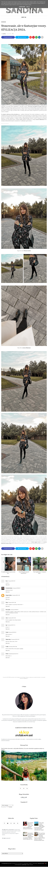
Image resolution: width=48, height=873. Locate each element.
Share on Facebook (8, 37)
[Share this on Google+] (30, 37)
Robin (7, 653)
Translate (10, 806)
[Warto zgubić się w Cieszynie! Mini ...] (40, 564)
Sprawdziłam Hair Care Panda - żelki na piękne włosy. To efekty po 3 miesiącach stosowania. (28, 825)
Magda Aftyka (9, 595)
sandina (4, 33)
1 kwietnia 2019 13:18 (16, 595)
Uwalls (7, 646)
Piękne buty (8, 639)
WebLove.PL (30, 865)
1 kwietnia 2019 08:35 (16, 588)
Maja (7, 602)
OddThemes (18, 865)
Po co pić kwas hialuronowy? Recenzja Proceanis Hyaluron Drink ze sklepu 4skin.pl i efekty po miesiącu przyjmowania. (39, 837)
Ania (7, 618)
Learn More (22, 6)
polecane (3, 21)
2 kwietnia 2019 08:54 (14, 609)
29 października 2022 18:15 (13, 653)
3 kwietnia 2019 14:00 (12, 617)
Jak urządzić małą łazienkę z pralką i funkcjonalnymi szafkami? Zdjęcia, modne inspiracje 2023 (28, 836)
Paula (7, 632)
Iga (6, 625)
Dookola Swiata (9, 588)
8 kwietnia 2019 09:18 (12, 632)
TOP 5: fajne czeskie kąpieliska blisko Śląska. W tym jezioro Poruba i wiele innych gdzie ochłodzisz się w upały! (39, 826)
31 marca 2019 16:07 (11, 580)
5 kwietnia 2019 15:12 (11, 625)
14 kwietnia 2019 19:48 (13, 646)
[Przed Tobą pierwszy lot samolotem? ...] (24, 564)
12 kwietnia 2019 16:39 (15, 639)
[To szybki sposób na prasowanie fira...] (8, 564)
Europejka (8, 609)
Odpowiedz (8, 584)
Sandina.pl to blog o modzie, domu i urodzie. (24, 863)
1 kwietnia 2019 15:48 (12, 602)
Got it (28, 6)
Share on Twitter (22, 37)
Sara (7, 581)
